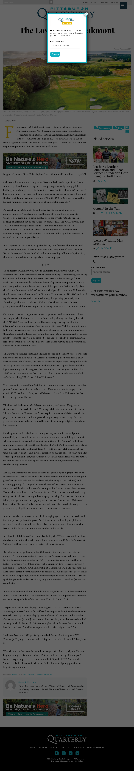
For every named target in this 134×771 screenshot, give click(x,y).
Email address (57, 41)
